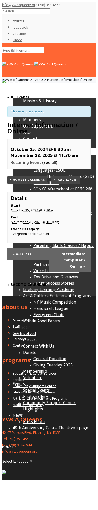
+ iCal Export (65, 180)
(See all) (49, 162)
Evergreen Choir (48, 314)
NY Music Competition (54, 302)
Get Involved (24, 333)
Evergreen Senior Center (30, 234)
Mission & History (26, 320)
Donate (29, 352)
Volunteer (32, 377)
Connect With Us (38, 346)
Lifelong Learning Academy (48, 289)
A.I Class (22, 254)
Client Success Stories (53, 283)
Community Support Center (34, 386)
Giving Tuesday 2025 (53, 365)
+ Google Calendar (27, 180)
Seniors (18, 380)
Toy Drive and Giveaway (55, 277)
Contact (19, 346)
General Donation (49, 358)
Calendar (21, 327)
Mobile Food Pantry (41, 321)
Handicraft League (50, 308)
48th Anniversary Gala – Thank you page (50, 427)
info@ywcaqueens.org (19, 5)
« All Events (18, 97)
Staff (16, 327)
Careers (30, 339)
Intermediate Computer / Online (72, 260)
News (18, 415)
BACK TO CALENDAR (28, 285)
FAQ (16, 333)
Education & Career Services (34, 374)
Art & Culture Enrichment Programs (57, 295)
